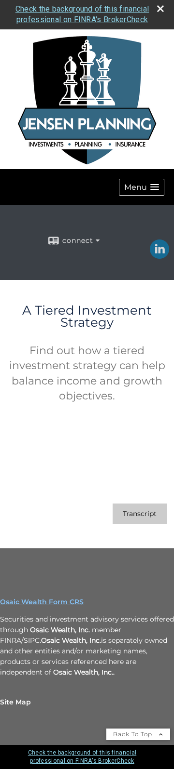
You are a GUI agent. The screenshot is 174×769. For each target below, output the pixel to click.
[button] (141, 187)
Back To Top (133, 734)
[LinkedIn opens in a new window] (159, 255)
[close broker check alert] (160, 9)
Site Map (15, 702)
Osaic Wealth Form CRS (42, 601)
